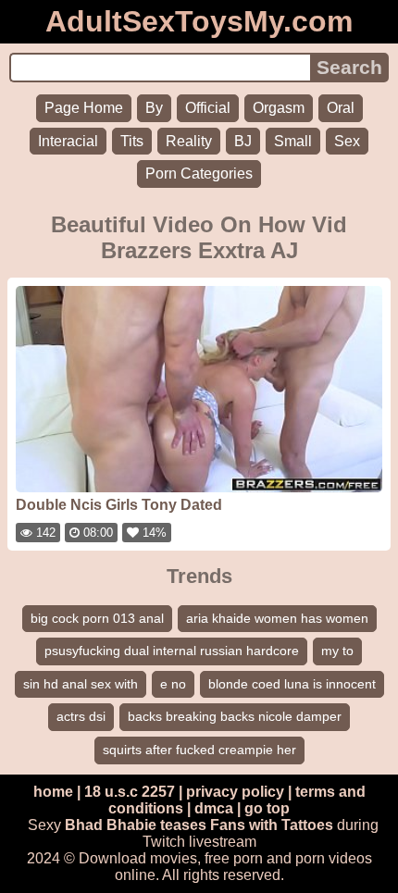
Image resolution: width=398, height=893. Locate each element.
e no (173, 683)
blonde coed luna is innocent (292, 683)
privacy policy (235, 792)
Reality (189, 141)
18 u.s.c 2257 (129, 792)
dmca (213, 808)
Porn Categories (199, 173)
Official (207, 108)
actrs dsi (81, 716)
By (154, 108)
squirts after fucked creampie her (199, 749)
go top (267, 808)
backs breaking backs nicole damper (235, 716)
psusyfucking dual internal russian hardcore (171, 650)
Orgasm (279, 108)
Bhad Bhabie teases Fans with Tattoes (199, 825)
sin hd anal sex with (80, 683)
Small (293, 141)
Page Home (83, 108)
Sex (347, 141)
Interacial (68, 141)
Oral (340, 108)
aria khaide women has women (277, 618)
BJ (243, 141)
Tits (131, 141)
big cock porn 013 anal (97, 618)
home (53, 792)
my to (337, 650)
